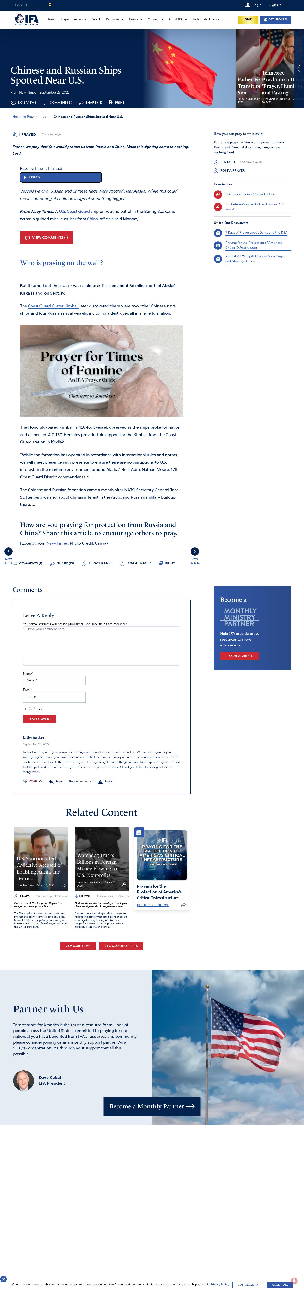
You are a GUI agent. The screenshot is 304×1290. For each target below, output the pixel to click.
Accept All (280, 1285)
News (52, 19)
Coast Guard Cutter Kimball (53, 306)
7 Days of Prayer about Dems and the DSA (256, 233)
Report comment (80, 781)
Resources (112, 19)
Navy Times (57, 544)
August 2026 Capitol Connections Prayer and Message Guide (255, 259)
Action (78, 19)
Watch (96, 19)
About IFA (176, 19)
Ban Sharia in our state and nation (250, 194)
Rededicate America (206, 19)
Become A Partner (239, 656)
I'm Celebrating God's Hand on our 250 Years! (254, 207)
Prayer (65, 19)
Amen (32, 780)
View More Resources (121, 946)
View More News (78, 946)
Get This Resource (153, 905)
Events (133, 19)
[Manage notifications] (294, 1281)
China (92, 219)
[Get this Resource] (162, 855)
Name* (28, 673)
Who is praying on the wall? (61, 263)
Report (108, 781)
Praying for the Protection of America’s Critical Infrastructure (253, 245)
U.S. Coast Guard (74, 212)
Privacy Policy (219, 1284)
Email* (27, 690)
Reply (59, 781)
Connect (153, 19)
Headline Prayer (25, 117)
